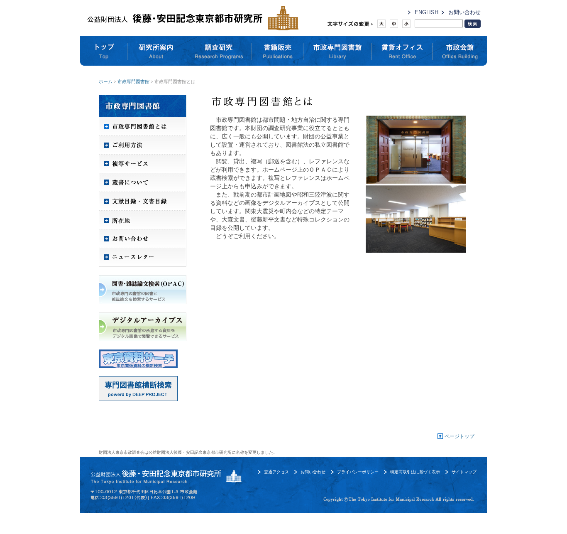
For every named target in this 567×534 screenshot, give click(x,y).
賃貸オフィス (402, 51)
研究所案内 (156, 51)
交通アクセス (276, 472)
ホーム (105, 81)
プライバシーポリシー (358, 472)
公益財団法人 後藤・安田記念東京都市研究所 (190, 18)
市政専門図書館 (337, 51)
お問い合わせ (464, 12)
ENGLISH (426, 12)
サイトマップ (464, 472)
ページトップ (459, 436)
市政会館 (460, 51)
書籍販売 (277, 51)
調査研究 (218, 51)
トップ (103, 51)
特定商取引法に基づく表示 (415, 472)
